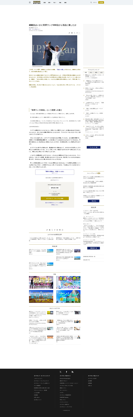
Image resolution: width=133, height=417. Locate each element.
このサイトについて (38, 378)
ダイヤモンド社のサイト (65, 375)
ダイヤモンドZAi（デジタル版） (66, 385)
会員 (101, 72)
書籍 (65, 2)
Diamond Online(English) (65, 378)
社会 (30, 29)
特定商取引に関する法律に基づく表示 (42, 388)
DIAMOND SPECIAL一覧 (89, 256)
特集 (60, 2)
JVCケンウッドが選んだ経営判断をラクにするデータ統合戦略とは (93, 177)
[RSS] (72, 372)
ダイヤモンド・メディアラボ (66, 406)
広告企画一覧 (86, 260)
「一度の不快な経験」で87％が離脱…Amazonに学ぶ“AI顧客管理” (93, 182)
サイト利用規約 (37, 385)
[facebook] (66, 372)
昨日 (91, 72)
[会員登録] (101, 2)
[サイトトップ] (36, 2)
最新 (86, 72)
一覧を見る (93, 201)
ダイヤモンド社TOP (92, 378)
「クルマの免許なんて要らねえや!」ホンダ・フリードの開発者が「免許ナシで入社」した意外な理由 (41, 239)
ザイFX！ (62, 392)
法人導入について (37, 399)
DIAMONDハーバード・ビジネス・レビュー (69, 383)
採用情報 (90, 383)
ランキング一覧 (93, 147)
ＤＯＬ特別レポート (36, 29)
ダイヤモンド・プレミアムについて (41, 380)
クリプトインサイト (64, 402)
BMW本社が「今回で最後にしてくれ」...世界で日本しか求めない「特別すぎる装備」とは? (68, 238)
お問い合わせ (37, 397)
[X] (60, 372)
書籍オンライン (63, 388)
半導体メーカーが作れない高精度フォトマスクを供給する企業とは (93, 196)
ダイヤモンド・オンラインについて (42, 375)
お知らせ (90, 385)
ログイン (95, 2)
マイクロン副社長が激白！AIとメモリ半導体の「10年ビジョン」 (93, 191)
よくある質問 (37, 392)
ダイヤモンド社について (93, 375)
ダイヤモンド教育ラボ (64, 404)
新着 (45, 2)
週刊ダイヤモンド (63, 380)
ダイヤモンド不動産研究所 (65, 395)
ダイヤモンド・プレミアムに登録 (54, 198)
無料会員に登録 (54, 188)
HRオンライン (63, 399)
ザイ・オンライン (63, 390)
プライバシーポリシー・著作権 (40, 390)
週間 (96, 72)
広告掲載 (36, 395)
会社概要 (90, 380)
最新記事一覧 (93, 248)
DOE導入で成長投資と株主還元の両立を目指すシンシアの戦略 (93, 186)
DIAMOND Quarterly (64, 397)
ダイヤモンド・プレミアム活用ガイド (42, 383)
